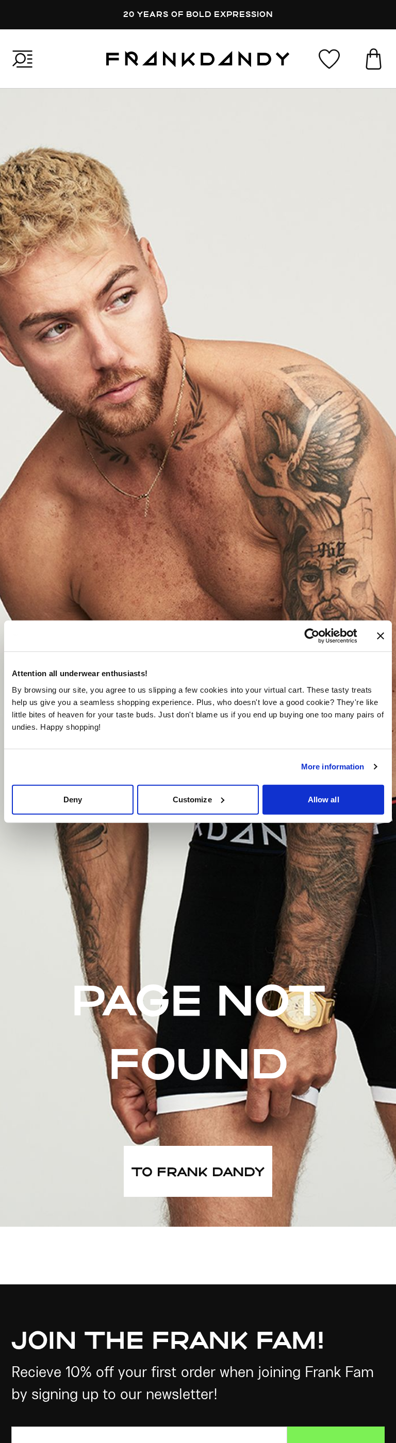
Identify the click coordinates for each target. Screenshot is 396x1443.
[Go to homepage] (197, 59)
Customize (192, 799)
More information (333, 766)
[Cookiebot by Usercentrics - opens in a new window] (320, 636)
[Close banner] (380, 636)
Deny (72, 799)
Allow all (323, 799)
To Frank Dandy (198, 1171)
